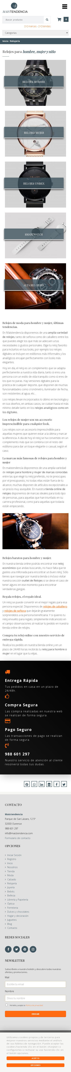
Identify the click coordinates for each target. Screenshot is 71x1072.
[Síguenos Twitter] (17, 949)
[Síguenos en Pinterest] (25, 949)
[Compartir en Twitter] (64, 784)
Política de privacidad (34, 1005)
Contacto (12, 927)
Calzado (11, 879)
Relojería (12, 883)
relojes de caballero (55, 606)
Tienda (11, 871)
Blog (9, 923)
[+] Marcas (30, 26)
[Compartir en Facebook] (56, 784)
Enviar (35, 1014)
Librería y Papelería (17, 899)
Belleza (11, 895)
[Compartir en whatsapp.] (34, 784)
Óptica (10, 903)
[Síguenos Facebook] (9, 949)
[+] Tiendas (45, 26)
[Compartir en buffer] (49, 784)
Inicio (10, 863)
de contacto (17, 838)
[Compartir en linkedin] (41, 784)
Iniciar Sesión (14, 855)
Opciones (35, 1065)
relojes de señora (15, 611)
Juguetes (12, 919)
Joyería (11, 887)
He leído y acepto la (26, 1005)
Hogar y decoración (17, 915)
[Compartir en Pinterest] (26, 784)
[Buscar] (47, 19)
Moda (10, 875)
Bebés (11, 891)
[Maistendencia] (15, 8)
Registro (11, 859)
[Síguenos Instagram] (34, 949)
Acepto (35, 1058)
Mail (7, 977)
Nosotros (12, 867)
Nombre (9, 991)
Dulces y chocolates (18, 911)
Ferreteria (12, 907)
